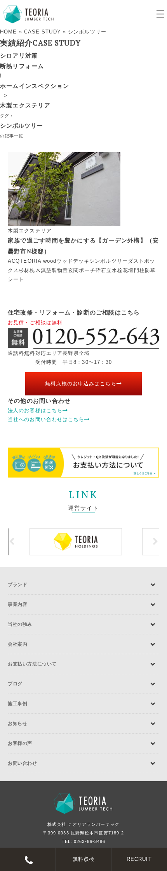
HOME (8, 32)
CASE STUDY (42, 32)
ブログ (15, 684)
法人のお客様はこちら (35, 410)
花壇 (128, 270)
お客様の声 (20, 743)
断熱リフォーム (22, 66)
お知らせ (17, 723)
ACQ (14, 261)
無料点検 (83, 859)
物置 (62, 270)
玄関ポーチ (82, 270)
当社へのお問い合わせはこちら (46, 419)
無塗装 (49, 270)
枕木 (35, 270)
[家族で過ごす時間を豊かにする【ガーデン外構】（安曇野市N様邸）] (83, 189)
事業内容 (17, 604)
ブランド (17, 584)
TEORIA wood (38, 261)
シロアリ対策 (19, 55)
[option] (83, 541)
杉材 (24, 270)
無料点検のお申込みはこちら (80, 383)
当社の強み (20, 624)
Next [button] (155, 542)
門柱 (139, 270)
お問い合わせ (22, 763)
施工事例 (17, 703)
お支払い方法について (32, 664)
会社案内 (17, 644)
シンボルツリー (108, 261)
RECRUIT (139, 859)
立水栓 (114, 270)
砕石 (101, 270)
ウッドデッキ (72, 261)
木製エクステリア (25, 105)
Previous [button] (12, 542)
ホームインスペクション (34, 86)
